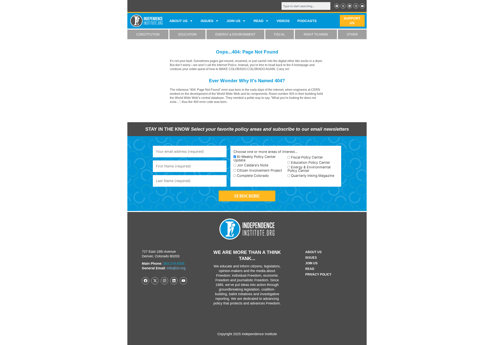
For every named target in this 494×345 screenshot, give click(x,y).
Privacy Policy (318, 274)
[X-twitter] (343, 5)
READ (258, 21)
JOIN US (233, 21)
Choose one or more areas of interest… (265, 151)
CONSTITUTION (148, 34)
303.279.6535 (173, 263)
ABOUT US (178, 21)
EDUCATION (187, 34)
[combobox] (306, 6)
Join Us (311, 263)
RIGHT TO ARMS (316, 34)
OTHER (352, 34)
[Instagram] (355, 5)
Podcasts (307, 21)
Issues (207, 21)
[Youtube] (362, 5)
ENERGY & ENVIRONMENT (235, 34)
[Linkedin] (349, 5)
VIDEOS (283, 21)
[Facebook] (336, 5)
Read (309, 268)
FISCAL (279, 34)
